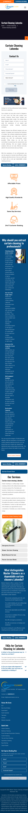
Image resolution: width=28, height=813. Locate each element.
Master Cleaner (13, 789)
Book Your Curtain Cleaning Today (12, 516)
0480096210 (7, 1)
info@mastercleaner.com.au (12, 697)
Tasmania (3, 715)
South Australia (5, 713)
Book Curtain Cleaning (14, 455)
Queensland (4, 710)
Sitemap (20, 789)
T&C (15, 85)
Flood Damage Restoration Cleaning (10, 733)
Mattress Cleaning (6, 731)
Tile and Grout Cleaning (7, 738)
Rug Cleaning (4, 743)
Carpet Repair (4, 745)
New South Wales (5, 708)
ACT (2, 705)
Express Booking (7, 165)
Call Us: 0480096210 (20, 165)
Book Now (11, 90)
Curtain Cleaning (5, 735)
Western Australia (5, 720)
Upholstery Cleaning (6, 740)
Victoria (3, 717)
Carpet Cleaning (5, 728)
